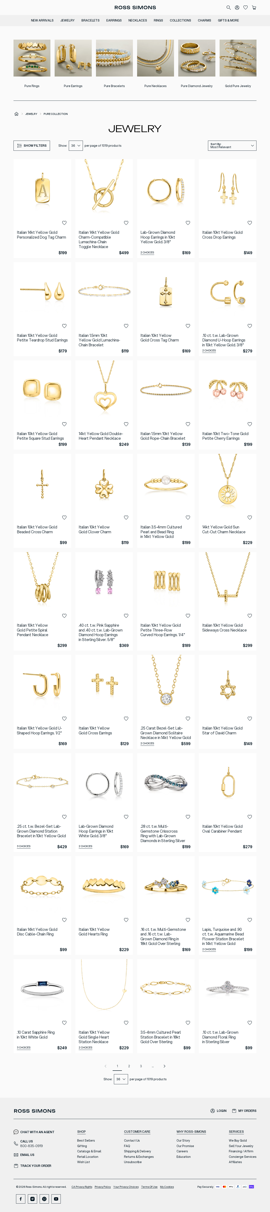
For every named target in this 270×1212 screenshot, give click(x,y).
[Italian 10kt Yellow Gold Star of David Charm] (227, 702)
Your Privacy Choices (125, 1187)
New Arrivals (42, 20)
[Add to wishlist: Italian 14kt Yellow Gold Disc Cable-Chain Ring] (64, 920)
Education (184, 1157)
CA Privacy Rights (82, 1187)
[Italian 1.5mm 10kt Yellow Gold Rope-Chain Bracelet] (166, 405)
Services (236, 1132)
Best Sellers (86, 1140)
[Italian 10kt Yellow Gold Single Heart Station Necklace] (104, 1006)
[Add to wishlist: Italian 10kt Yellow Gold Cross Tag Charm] (188, 326)
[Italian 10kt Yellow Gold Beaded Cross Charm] (42, 501)
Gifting (82, 1146)
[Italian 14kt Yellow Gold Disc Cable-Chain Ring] (42, 905)
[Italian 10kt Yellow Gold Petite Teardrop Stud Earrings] (42, 309)
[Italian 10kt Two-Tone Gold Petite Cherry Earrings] (227, 405)
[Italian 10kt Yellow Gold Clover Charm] (104, 501)
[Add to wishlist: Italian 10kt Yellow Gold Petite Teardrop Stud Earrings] (64, 326)
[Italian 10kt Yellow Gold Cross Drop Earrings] (227, 208)
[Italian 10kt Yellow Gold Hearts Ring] (104, 905)
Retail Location (87, 1157)
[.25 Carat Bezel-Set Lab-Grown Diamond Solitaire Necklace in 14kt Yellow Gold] (166, 702)
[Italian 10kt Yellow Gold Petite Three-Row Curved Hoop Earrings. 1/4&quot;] (166, 601)
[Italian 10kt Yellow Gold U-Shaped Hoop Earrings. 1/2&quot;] (42, 702)
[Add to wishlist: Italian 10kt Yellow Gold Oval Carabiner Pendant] (249, 817)
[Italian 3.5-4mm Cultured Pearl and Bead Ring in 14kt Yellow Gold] (166, 501)
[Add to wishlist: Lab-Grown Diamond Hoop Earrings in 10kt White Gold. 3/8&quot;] (126, 817)
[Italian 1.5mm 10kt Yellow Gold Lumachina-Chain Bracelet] (104, 309)
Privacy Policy (103, 1187)
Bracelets (90, 20)
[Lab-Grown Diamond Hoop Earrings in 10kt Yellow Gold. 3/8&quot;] (166, 208)
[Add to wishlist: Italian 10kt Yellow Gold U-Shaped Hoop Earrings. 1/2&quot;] (64, 718)
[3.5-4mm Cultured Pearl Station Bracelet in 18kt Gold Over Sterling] (166, 1006)
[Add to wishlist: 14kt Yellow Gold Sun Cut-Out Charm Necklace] (249, 517)
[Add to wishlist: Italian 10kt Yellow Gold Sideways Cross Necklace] (249, 616)
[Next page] (164, 1066)
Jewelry (67, 20)
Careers (182, 1151)
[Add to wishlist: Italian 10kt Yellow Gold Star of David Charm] (249, 718)
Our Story (183, 1140)
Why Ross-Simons (191, 1132)
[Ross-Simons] (135, 7)
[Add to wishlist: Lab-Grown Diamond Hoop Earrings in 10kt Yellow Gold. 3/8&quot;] (188, 223)
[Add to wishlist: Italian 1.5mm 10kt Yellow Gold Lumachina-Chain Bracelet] (126, 326)
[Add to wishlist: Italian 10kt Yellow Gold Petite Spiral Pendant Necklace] (64, 616)
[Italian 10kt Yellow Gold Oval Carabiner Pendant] (227, 802)
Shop (81, 1132)
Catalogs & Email (89, 1151)
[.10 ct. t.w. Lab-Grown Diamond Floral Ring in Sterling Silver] (227, 1006)
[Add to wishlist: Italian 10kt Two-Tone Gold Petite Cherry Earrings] (249, 424)
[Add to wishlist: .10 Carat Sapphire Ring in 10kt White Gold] (64, 1023)
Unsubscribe (133, 1162)
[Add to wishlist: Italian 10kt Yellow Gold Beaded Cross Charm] (64, 517)
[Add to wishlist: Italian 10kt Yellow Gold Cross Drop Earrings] (249, 223)
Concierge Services (242, 1157)
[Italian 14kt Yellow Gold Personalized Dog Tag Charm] (42, 208)
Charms (204, 20)
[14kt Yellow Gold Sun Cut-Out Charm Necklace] (227, 501)
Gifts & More (228, 20)
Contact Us (132, 1140)
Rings (158, 20)
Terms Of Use (149, 1187)
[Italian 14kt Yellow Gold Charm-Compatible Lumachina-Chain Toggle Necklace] (104, 208)
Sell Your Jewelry (241, 1146)
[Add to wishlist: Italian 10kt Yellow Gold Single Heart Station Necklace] (126, 1023)
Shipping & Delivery (137, 1151)
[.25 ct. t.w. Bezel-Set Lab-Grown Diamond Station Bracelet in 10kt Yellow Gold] (42, 802)
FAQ (127, 1146)
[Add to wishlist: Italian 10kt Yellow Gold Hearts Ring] (126, 920)
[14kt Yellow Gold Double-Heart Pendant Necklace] (104, 405)
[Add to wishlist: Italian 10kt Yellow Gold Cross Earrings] (126, 718)
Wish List (83, 1162)
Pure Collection (56, 114)
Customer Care (137, 1132)
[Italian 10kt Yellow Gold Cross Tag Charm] (166, 309)
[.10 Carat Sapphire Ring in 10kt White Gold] (42, 1006)
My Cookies (167, 1187)
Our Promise (185, 1146)
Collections (180, 20)
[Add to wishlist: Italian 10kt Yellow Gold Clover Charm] (126, 517)
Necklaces (137, 20)
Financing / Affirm (241, 1151)
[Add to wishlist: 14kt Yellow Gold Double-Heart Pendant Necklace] (126, 424)
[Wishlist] (245, 7)
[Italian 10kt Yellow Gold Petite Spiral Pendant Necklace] (42, 601)
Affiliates (235, 1162)
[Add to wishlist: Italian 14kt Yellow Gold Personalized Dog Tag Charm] (64, 223)
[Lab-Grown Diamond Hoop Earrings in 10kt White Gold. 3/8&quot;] (104, 802)
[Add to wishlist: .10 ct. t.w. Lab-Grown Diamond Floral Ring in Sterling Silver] (249, 1023)
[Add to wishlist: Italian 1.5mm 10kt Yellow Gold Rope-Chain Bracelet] (188, 424)
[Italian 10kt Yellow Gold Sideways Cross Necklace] (227, 601)
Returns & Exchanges (139, 1157)
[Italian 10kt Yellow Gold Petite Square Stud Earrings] (42, 405)
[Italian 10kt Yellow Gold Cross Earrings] (104, 702)
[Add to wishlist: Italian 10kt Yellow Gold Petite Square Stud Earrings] (64, 424)
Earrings (114, 20)
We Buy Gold (238, 1140)
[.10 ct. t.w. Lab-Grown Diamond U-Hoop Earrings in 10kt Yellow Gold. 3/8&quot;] (227, 309)
